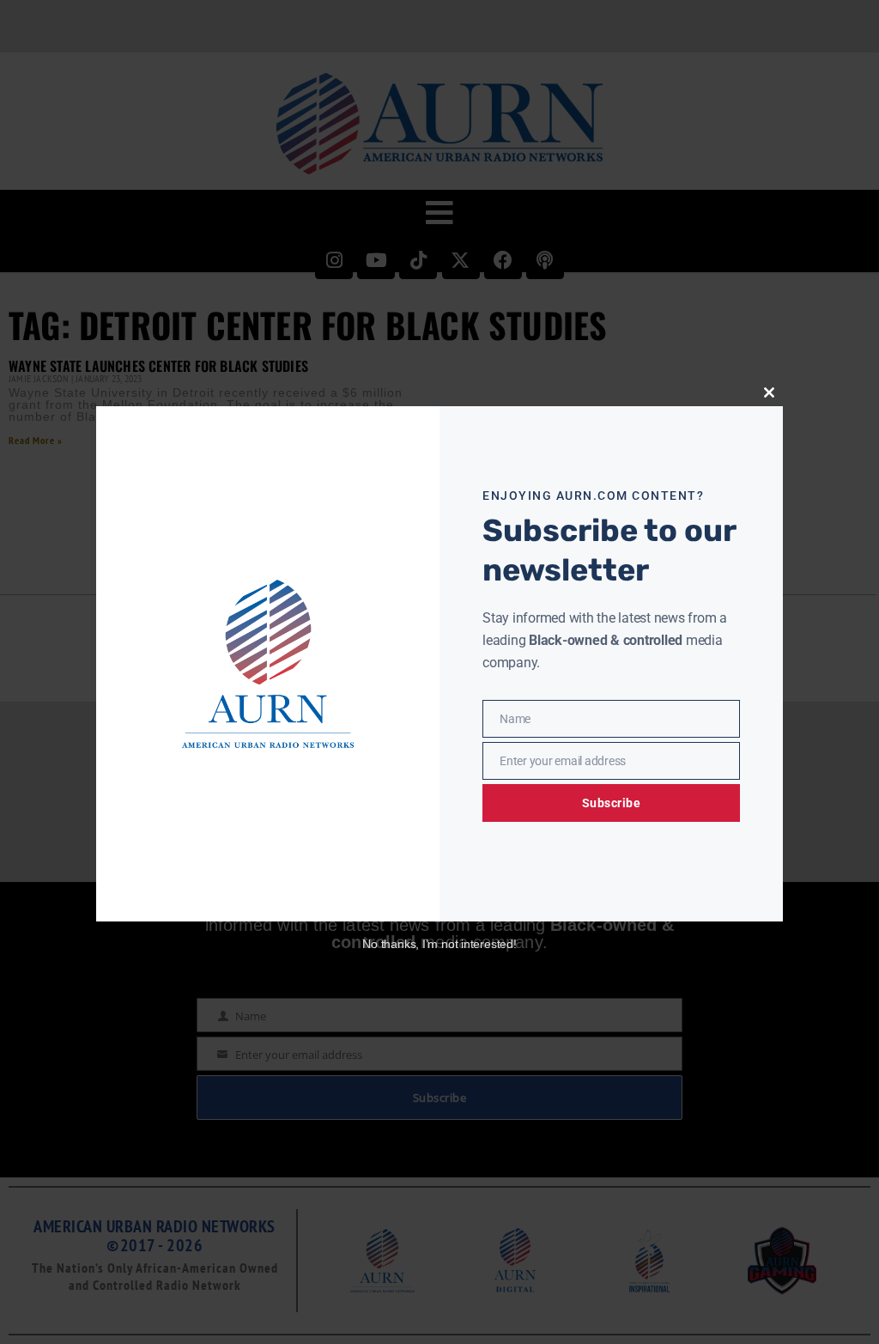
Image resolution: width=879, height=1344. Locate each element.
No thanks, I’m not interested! (439, 944)
